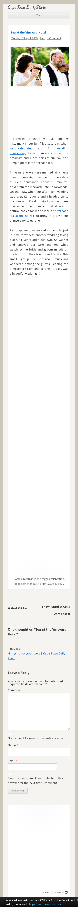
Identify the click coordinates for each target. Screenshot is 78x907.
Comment (14, 690)
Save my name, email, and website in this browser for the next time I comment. (35, 780)
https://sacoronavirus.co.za (45, 904)
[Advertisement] (39, 109)
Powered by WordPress (53, 892)
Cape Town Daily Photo (27, 7)
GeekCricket (18, 608)
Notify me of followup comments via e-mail (36, 738)
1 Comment (54, 38)
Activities (30, 579)
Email (13, 761)
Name (13, 745)
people (18, 583)
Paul (42, 38)
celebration (57, 579)
